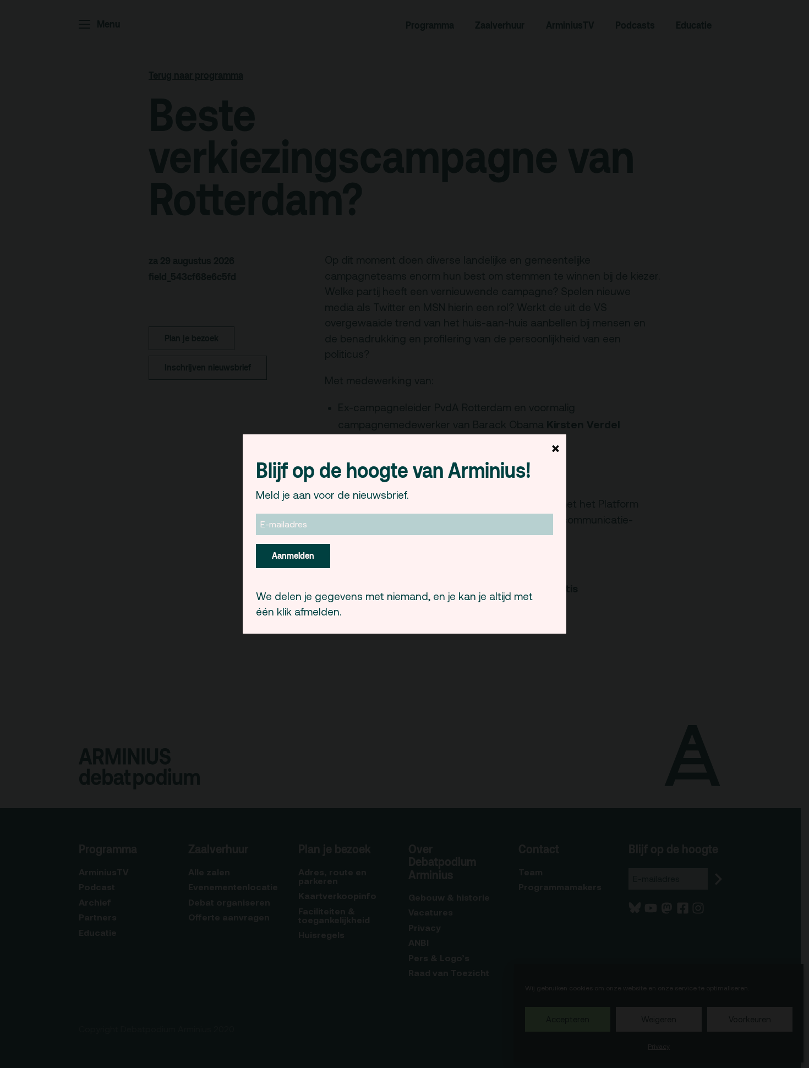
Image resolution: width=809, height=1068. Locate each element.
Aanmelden (293, 555)
